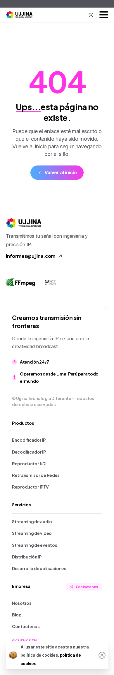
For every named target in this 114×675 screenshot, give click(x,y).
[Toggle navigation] (104, 15)
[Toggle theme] (91, 14)
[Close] (102, 655)
